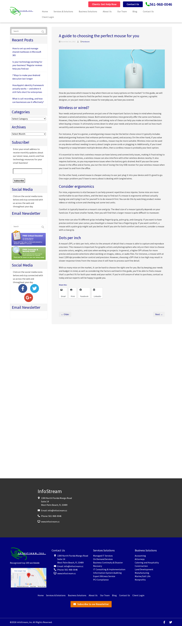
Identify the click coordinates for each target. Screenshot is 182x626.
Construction (141, 565)
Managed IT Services (103, 555)
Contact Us (133, 4)
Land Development (144, 569)
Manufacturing (142, 572)
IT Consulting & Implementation (109, 569)
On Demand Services (103, 559)
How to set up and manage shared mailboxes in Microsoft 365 (26, 52)
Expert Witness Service (104, 576)
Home (45, 11)
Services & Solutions (63, 11)
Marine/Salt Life (142, 576)
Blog (135, 11)
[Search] (43, 32)
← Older (65, 314)
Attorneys (140, 559)
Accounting (140, 555)
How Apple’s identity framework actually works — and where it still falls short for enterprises (28, 88)
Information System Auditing (107, 572)
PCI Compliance (101, 579)
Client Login (48, 17)
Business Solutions (88, 11)
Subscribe (19, 180)
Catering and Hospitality (147, 562)
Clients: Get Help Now (104, 4)
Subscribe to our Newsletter (93, 604)
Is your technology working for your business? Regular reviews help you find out (27, 65)
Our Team (122, 11)
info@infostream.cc (57, 510)
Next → (159, 314)
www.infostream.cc (50, 521)
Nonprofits (140, 579)
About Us (107, 11)
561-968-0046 (161, 4)
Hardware (85, 42)
